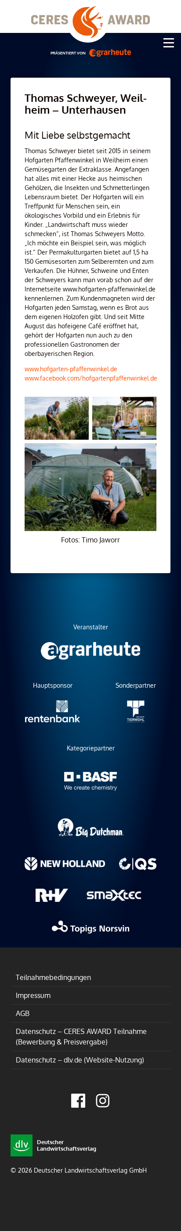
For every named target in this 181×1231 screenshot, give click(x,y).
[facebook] (78, 1101)
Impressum (33, 995)
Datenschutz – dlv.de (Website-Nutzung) (80, 1059)
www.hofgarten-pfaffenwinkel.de (71, 369)
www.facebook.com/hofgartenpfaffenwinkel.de (91, 378)
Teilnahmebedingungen (53, 977)
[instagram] (103, 1101)
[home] (90, 16)
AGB (22, 1013)
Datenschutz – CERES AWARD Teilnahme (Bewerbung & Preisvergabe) (81, 1036)
